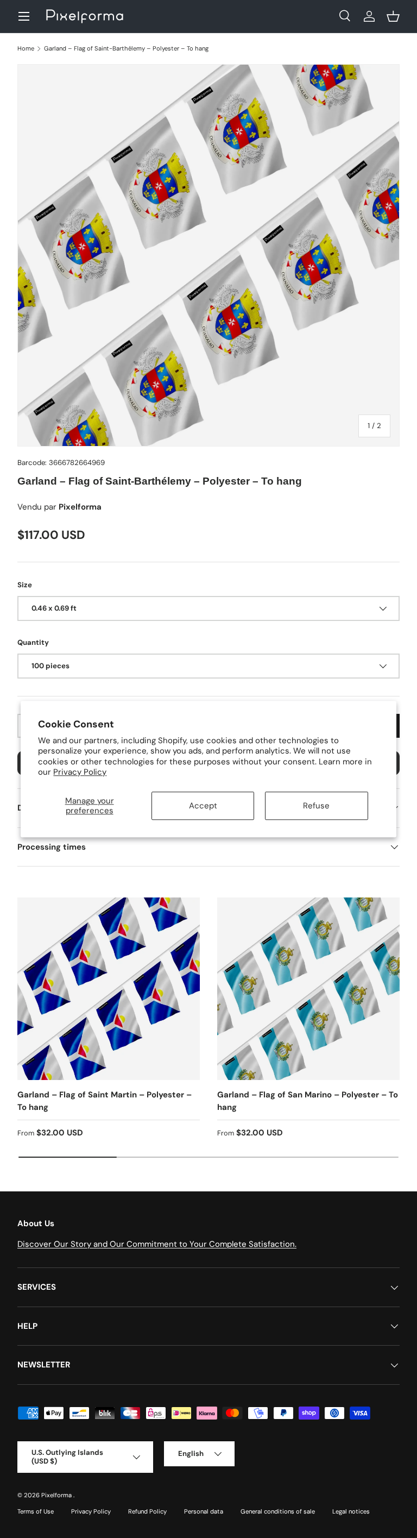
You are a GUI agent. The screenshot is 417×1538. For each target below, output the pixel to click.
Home (25, 48)
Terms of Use (35, 1511)
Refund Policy (147, 1511)
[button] (393, 16)
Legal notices (351, 1511)
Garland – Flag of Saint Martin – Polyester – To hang (104, 1101)
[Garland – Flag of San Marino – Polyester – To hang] (308, 988)
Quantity (33, 642)
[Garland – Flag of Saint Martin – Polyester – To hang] (108, 988)
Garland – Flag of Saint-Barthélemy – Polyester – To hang (126, 48)
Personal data (203, 1511)
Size (24, 584)
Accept (203, 805)
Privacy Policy (79, 772)
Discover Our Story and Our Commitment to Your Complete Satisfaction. (156, 1244)
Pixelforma (57, 1495)
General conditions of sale (278, 1511)
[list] (208, 255)
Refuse (316, 805)
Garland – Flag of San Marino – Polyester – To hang (307, 1101)
